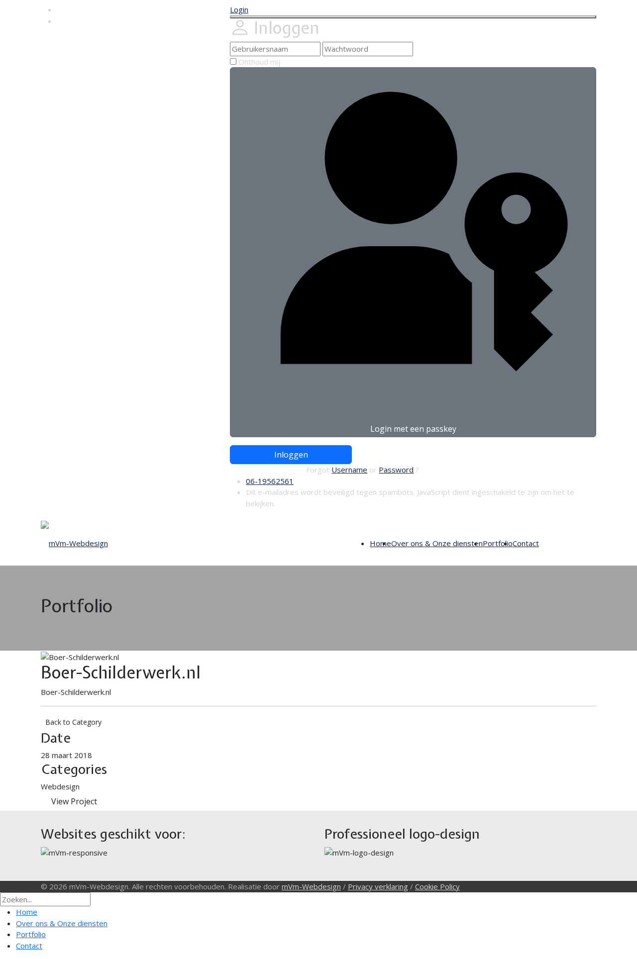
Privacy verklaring (378, 886)
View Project (74, 801)
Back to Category (73, 722)
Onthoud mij (259, 62)
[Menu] (544, 543)
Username (349, 470)
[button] (239, 9)
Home (380, 543)
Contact (526, 543)
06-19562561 (270, 481)
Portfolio (498, 543)
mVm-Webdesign (311, 886)
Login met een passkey (413, 428)
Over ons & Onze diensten (437, 543)
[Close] (413, 16)
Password (396, 470)
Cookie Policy (437, 886)
